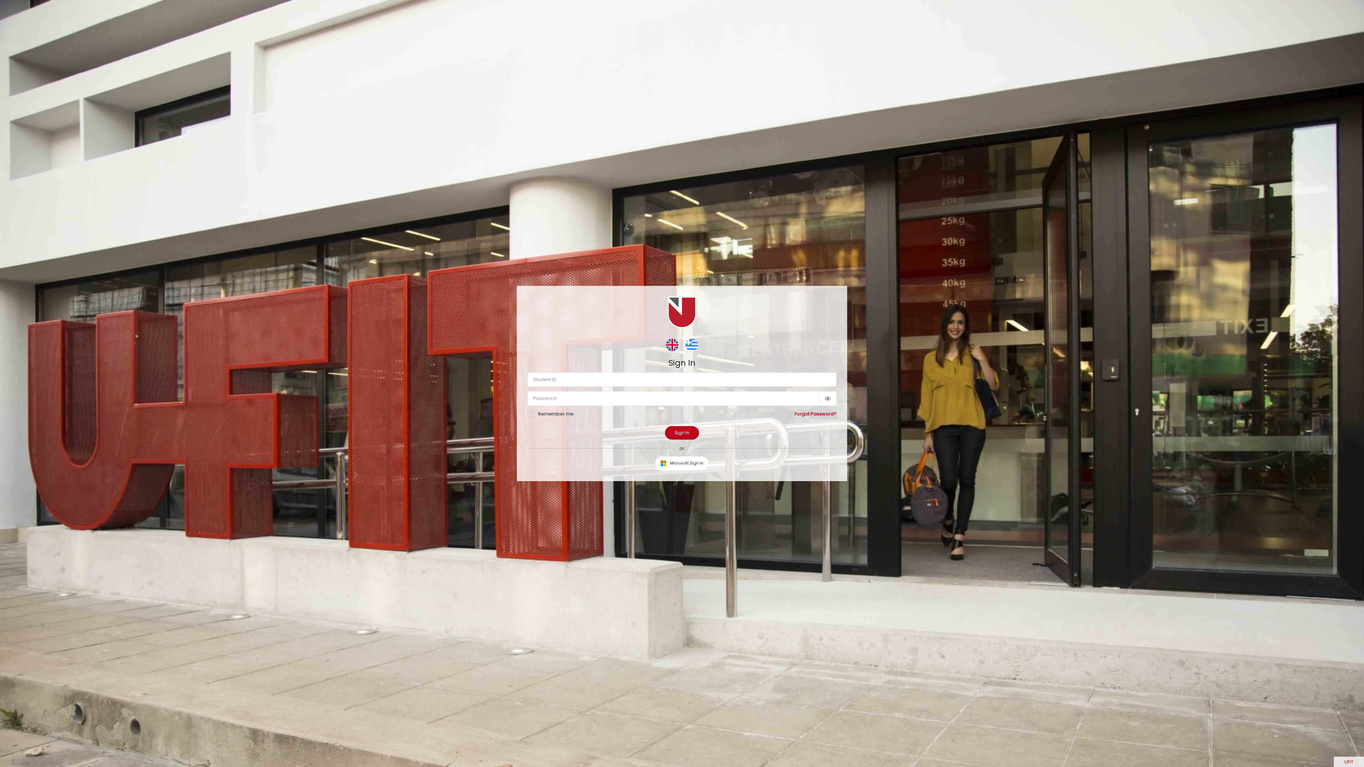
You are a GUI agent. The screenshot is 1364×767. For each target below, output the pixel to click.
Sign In (682, 432)
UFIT (1348, 761)
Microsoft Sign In (686, 463)
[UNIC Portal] (682, 312)
